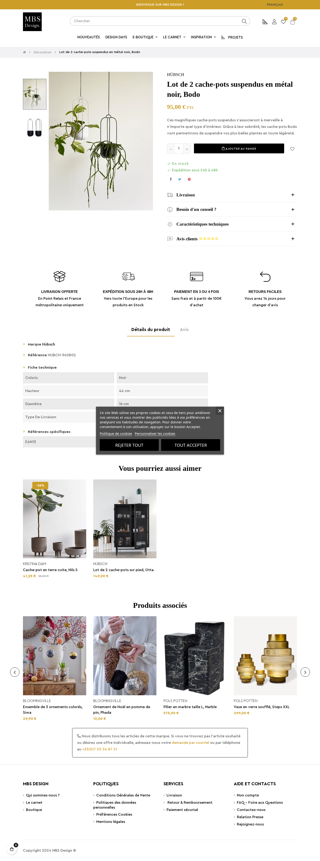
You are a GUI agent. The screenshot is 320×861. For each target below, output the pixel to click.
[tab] (232, 194)
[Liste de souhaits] (292, 148)
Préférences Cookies (114, 814)
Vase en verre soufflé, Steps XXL (262, 707)
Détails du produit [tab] (150, 329)
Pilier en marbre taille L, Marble (190, 707)
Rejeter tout (129, 445)
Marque (34, 344)
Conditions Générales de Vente (123, 795)
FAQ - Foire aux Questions (260, 802)
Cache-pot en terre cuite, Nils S (50, 570)
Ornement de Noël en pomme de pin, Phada (121, 709)
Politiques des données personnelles (114, 805)
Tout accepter (191, 445)
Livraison (174, 795)
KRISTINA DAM (34, 564)
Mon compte (248, 795)
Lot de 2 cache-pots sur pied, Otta (123, 570)
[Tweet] (179, 179)
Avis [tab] (184, 329)
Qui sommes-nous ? (43, 795)
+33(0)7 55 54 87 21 (99, 749)
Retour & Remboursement (189, 802)
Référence (37, 355)
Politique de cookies (116, 433)
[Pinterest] (189, 179)
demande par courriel (190, 743)
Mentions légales (110, 822)
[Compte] (274, 21)
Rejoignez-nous (250, 824)
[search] (244, 21)
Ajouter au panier (240, 148)
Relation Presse (250, 817)
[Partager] (171, 179)
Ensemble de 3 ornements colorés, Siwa (52, 709)
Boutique (34, 810)
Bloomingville (37, 701)
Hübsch (175, 74)
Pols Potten (175, 701)
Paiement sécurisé (182, 810)
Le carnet (34, 802)
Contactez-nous (251, 810)
